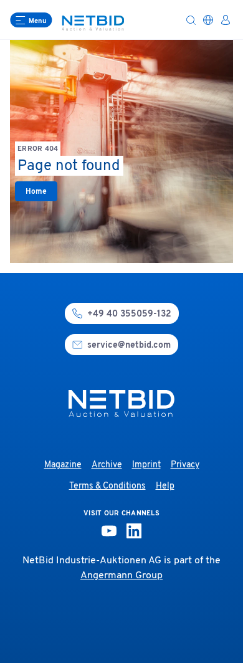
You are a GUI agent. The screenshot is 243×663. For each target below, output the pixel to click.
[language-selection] (208, 19)
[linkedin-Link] (133, 531)
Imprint (146, 465)
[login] (225, 19)
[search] (190, 19)
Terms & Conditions (107, 486)
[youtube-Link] (109, 531)
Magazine (63, 465)
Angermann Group (121, 576)
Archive (107, 465)
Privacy (185, 465)
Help (165, 486)
